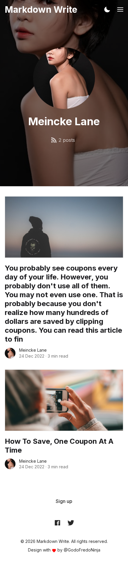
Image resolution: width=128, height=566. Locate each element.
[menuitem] (64, 501)
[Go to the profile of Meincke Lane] (10, 353)
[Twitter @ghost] (71, 523)
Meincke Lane (33, 350)
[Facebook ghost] (57, 523)
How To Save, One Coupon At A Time (59, 445)
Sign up (64, 501)
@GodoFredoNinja (82, 549)
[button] (107, 9)
